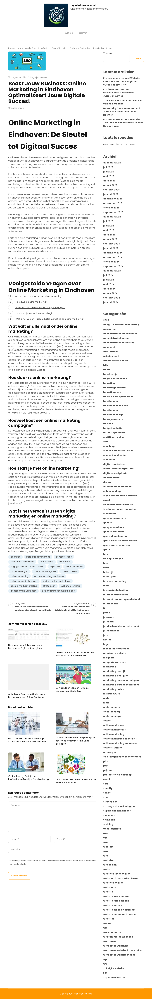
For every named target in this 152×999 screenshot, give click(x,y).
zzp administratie (114, 977)
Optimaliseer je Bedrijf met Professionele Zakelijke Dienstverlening (28, 778)
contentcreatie (64, 556)
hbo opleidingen (113, 558)
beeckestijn (110, 374)
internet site (110, 603)
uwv (105, 833)
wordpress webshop (115, 945)
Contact (83, 33)
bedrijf (107, 369)
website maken (112, 905)
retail (106, 779)
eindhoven (64, 561)
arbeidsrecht (111, 356)
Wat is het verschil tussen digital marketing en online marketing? (49, 318)
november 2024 (112, 257)
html (106, 567)
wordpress (109, 941)
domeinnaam (111, 477)
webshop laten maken (116, 873)
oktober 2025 (111, 207)
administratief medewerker (120, 333)
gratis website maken (116, 545)
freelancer (109, 513)
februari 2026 (111, 189)
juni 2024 (108, 279)
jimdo (106, 612)
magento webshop (114, 662)
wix (105, 927)
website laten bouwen (116, 896)
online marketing (19, 576)
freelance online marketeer (120, 509)
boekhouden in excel (115, 405)
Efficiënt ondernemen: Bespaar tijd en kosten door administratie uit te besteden (75, 740)
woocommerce (112, 932)
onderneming (111, 711)
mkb (106, 698)
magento (109, 657)
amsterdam (110, 351)
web (105, 855)
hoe (105, 563)
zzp (105, 972)
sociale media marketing (24, 585)
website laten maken (116, 900)
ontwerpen (110, 752)
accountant (110, 329)
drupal (107, 482)
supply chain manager (117, 810)
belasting (109, 383)
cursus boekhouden (115, 455)
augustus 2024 (112, 270)
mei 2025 (108, 230)
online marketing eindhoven (49, 576)
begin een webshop (115, 378)
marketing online (113, 689)
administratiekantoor (116, 338)
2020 (106, 320)
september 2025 (113, 212)
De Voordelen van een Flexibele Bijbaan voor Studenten (72, 689)
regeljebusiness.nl (83, 5)
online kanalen (69, 571)
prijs (106, 765)
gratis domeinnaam (115, 536)
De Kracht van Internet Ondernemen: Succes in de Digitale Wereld (75, 654)
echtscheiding (112, 491)
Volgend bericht (72, 608)
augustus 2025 (112, 216)
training (108, 824)
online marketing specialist (120, 738)
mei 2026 (108, 176)
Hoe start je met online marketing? (33, 313)
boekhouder (110, 410)
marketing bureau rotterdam (121, 684)
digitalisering (46, 561)
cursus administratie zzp (118, 450)
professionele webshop (117, 774)
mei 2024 (108, 284)
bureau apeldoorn (114, 432)
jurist (106, 635)
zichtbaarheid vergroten (23, 590)
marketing (109, 666)
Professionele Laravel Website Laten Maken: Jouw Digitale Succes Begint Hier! (121, 81)
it (104, 608)
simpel (107, 792)
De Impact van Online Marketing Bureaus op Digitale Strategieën (25, 647)
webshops (109, 887)
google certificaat (114, 531)
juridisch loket (112, 630)
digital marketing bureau (118, 468)
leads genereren (74, 566)
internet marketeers (115, 594)
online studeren (112, 747)
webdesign (110, 864)
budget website (113, 428)
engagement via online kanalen (27, 566)
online (107, 720)
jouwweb (108, 617)
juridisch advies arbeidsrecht (121, 626)
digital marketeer (114, 464)
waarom (108, 846)
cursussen (109, 459)
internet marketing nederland (121, 599)
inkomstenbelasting (115, 590)
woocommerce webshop (118, 936)
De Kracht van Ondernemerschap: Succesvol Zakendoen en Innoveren (27, 740)
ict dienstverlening (114, 581)
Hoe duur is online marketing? (31, 301)
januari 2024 (111, 302)
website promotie (70, 585)
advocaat (109, 347)
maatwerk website (114, 653)
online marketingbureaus (24, 581)
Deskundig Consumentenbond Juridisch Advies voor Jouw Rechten (121, 111)
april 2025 (109, 234)
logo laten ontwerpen (116, 648)
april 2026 (109, 180)
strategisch (110, 801)
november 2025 (112, 203)
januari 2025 (111, 248)
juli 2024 (108, 275)
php (105, 761)
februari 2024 (111, 297)
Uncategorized (16, 107)
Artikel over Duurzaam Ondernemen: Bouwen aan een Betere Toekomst (27, 696)
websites (108, 918)
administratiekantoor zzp (119, 342)
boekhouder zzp (113, 414)
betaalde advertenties (38, 556)
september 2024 (113, 266)
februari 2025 (111, 243)
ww (105, 963)
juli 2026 (108, 167)
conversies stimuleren (22, 561)
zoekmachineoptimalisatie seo (58, 590)
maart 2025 (110, 239)
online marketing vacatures (120, 743)
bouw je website (113, 419)
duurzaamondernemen (117, 486)
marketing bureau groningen (121, 680)
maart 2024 (110, 293)
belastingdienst (113, 392)
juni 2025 (108, 225)
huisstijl (108, 572)
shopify (107, 788)
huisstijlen (109, 576)
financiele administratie (118, 504)
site (105, 797)
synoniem (109, 815)
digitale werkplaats (115, 473)
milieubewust (111, 693)
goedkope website (114, 518)
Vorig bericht (33, 606)
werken (107, 923)
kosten (107, 639)
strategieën (49, 585)
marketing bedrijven (115, 675)
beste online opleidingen (118, 396)
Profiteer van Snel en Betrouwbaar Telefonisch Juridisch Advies (118, 92)
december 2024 (112, 252)
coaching (109, 446)
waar (106, 842)
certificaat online (113, 437)
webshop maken (113, 882)
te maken (109, 819)
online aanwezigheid (45, 571)
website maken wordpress (119, 909)
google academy (113, 527)
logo (106, 644)
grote (106, 549)
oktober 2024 (111, 261)
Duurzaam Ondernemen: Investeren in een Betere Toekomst (76, 781)
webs (106, 869)
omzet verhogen (19, 571)
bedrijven (15, 556)
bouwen (108, 423)
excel (106, 500)
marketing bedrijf (114, 671)
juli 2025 (108, 221)
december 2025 (112, 198)
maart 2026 (110, 185)
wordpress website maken (119, 954)
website (108, 891)
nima (106, 702)
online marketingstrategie (56, 581)
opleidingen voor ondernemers (122, 756)
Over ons (68, 33)
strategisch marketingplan (119, 806)
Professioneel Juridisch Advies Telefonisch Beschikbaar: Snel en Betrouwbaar (123, 122)
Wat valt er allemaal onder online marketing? (38, 296)
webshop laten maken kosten (121, 878)
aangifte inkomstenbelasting (121, 324)
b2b (105, 365)
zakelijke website (113, 968)
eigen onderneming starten (120, 495)
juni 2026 (108, 171)
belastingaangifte (114, 387)
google (107, 522)
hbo (105, 554)
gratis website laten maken (120, 540)
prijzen (107, 770)
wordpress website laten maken (122, 950)
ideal (106, 585)
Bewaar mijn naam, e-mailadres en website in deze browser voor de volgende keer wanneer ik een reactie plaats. (52, 862)
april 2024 (109, 288)
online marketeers (114, 729)
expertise (55, 566)
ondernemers (111, 707)
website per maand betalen (120, 914)
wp (105, 959)
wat (105, 851)
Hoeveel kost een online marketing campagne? (40, 307)
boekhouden (111, 401)
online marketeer (113, 725)
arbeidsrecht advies (115, 360)
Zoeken (107, 53)
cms (105, 441)
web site (108, 860)
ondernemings (112, 716)
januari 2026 (110, 194)
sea (105, 783)
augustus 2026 (112, 162)
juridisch (108, 621)
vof (105, 837)
